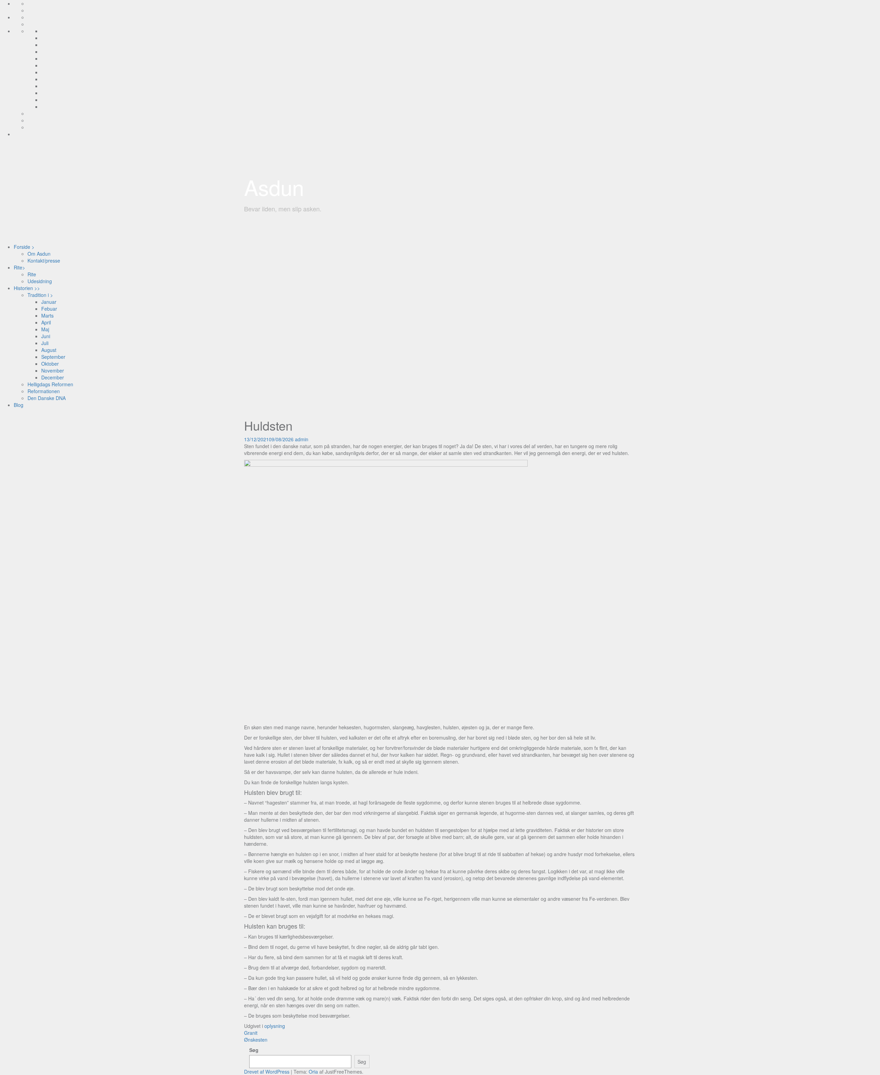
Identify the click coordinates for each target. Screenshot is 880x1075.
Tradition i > (40, 294)
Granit (250, 1032)
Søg (253, 1049)
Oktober (50, 363)
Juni (45, 336)
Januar (48, 301)
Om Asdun (39, 253)
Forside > (24, 246)
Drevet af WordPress (266, 1071)
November (52, 370)
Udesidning (40, 281)
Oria (313, 1071)
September (53, 356)
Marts (47, 315)
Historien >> (27, 288)
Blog (18, 404)
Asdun (274, 186)
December (52, 377)
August (48, 349)
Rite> (19, 267)
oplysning (274, 1025)
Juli (44, 343)
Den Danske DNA (47, 398)
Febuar (49, 308)
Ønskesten (255, 1039)
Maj (45, 329)
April (46, 322)
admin (301, 439)
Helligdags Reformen (50, 384)
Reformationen (44, 391)
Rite (32, 274)
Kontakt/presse (44, 260)
